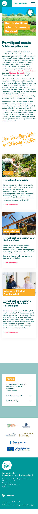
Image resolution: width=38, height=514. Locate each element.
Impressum (5, 502)
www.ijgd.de (10, 495)
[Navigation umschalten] (33, 3)
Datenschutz (16, 502)
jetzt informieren (11, 204)
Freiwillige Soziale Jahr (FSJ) (25, 71)
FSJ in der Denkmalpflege (18, 73)
